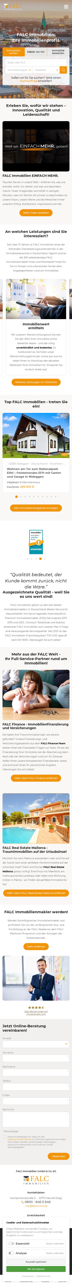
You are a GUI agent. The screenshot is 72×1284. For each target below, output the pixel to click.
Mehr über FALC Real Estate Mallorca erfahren (36, 893)
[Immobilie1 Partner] (36, 553)
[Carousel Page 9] (51, 496)
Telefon (8, 1081)
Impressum (28, 1276)
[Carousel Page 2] (20, 496)
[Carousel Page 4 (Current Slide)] (40, 558)
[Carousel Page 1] (27, 558)
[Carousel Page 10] (55, 496)
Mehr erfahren (36, 946)
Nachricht (8, 1109)
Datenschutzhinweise (19, 1139)
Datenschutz (43, 1276)
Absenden (58, 1156)
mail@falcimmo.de (36, 1206)
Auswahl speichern (36, 1261)
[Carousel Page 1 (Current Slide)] (16, 496)
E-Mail (8, 1095)
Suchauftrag (28, 81)
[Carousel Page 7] (42, 496)
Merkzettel (65, 417)
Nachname (9, 1066)
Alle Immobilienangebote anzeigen (36, 508)
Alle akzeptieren (36, 1269)
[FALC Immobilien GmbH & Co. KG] (36, 1180)
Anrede (8, 1038)
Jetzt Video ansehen (36, 212)
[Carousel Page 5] (33, 496)
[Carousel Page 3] (25, 496)
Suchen (63, 70)
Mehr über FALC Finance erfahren (36, 778)
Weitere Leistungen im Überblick (36, 382)
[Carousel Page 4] (29, 496)
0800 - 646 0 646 (38, 1202)
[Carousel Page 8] (47, 496)
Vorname (8, 1052)
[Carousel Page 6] (38, 496)
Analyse (21, 1253)
